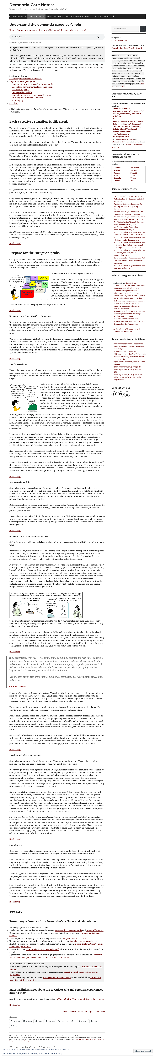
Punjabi (133, 173)
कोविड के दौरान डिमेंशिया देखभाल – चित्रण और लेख (128, 344)
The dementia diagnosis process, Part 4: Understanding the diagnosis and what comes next (129, 198)
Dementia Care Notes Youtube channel (127, 48)
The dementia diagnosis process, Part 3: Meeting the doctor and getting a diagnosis (129, 206)
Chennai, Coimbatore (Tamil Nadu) (127, 114)
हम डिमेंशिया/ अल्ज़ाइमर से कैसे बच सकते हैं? (126, 352)
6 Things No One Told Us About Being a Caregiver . (80, 999)
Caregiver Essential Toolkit (74, 938)
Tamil (132, 175)
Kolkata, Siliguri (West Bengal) (125, 129)
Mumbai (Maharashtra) (122, 132)
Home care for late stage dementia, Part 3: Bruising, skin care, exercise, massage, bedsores (129, 252)
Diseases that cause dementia (68, 930)
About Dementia (18, 16)
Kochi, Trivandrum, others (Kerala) (127, 127)
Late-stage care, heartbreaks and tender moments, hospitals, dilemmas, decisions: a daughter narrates (129, 288)
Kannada (117, 178)
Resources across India (125, 139)
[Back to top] (15, 243)
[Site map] (27, 1041)
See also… (13, 103)
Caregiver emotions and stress (83, 941)
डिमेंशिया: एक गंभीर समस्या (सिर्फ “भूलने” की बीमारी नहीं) (130, 354)
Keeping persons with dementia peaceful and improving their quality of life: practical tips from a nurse (129, 321)
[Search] (143, 29)
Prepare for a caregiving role (22, 81)
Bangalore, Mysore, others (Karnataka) (128, 111)
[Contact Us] (18, 1041)
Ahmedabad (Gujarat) (121, 109)
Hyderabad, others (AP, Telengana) (127, 124)
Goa (114, 119)
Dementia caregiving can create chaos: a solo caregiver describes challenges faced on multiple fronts (129, 313)
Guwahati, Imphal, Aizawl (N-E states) (128, 121)
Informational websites (121, 142)
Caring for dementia (35, 16)
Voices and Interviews (54, 16)
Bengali (117, 170)
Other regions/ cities (121, 137)
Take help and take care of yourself (27, 98)
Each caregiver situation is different (25, 79)
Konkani (117, 181)
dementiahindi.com (119, 40)
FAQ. (123, 86)
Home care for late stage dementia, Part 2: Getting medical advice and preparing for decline (129, 260)
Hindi (116, 175)
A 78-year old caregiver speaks (57, 977)
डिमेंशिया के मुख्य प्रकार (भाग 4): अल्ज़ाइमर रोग (127, 367)
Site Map (106, 16)
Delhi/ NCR (117, 116)
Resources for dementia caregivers (77, 16)
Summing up (17, 100)
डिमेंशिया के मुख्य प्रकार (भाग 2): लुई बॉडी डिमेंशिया (128, 375)
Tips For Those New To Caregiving (42, 949)
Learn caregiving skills (22, 92)
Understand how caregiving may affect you (31, 95)
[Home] (10, 16)
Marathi (133, 170)
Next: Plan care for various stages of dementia (84, 1011)
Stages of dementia (94, 930)
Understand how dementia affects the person (32, 87)
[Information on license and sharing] (85, 1039)
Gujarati (117, 173)
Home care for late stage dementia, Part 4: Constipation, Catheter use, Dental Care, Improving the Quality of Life (129, 245)
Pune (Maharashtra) (121, 134)
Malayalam (134, 168)
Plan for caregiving (20, 89)
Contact (96, 16)
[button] (113, 16)
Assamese (117, 168)
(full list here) (131, 283)
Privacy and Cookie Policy (53, 1053)
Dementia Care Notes (31, 4)
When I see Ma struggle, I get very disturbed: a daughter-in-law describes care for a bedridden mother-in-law (129, 295)
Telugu (133, 178)
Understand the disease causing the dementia (32, 84)
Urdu (132, 181)
